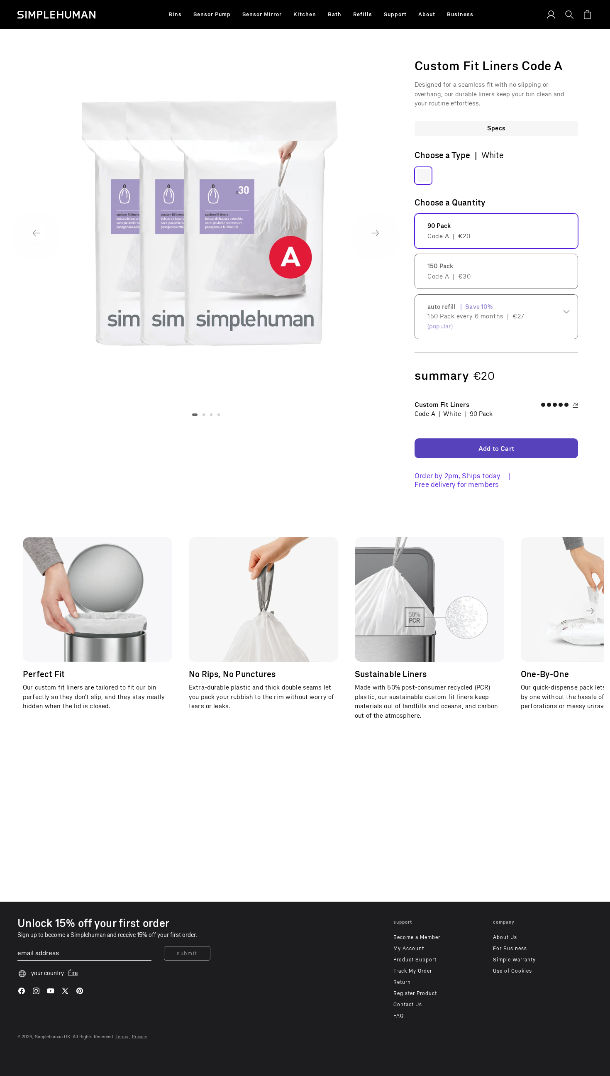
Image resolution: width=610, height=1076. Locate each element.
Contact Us (407, 1005)
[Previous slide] (36, 233)
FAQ (398, 1016)
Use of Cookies (512, 971)
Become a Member (416, 937)
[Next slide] (375, 233)
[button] (175, 14)
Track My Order (412, 971)
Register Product (415, 993)
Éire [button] (73, 973)
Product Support (415, 960)
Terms (121, 1036)
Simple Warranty (514, 960)
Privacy (139, 1036)
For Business (510, 948)
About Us (505, 937)
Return (402, 982)
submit (187, 953)
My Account (408, 948)
